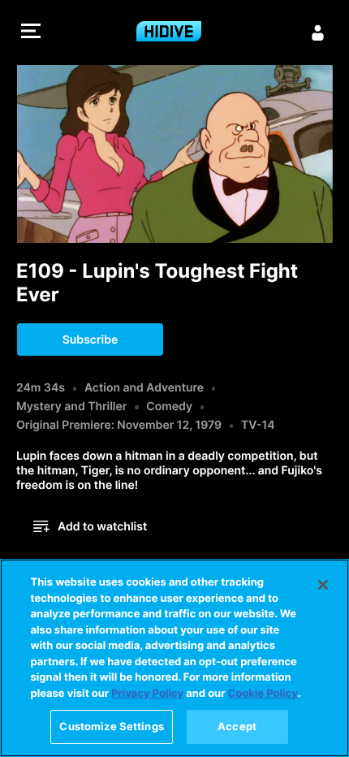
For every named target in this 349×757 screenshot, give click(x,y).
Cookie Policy (263, 693)
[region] (174, 658)
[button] (31, 33)
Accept (237, 726)
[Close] (323, 585)
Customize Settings (111, 726)
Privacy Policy (147, 693)
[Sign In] (318, 32)
